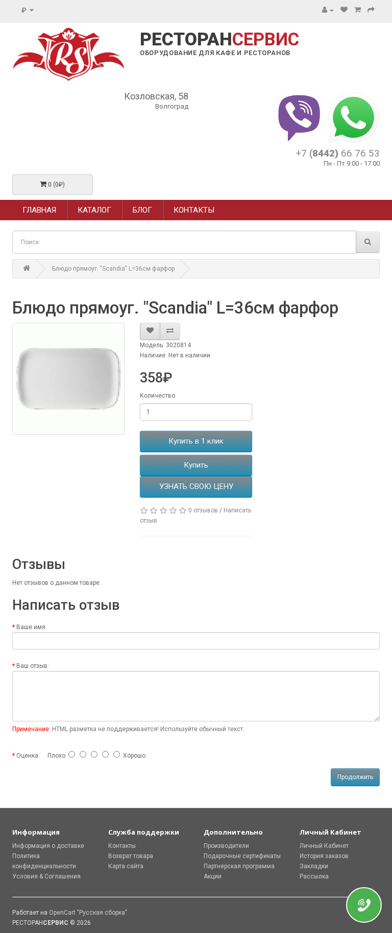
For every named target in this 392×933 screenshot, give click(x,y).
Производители (226, 845)
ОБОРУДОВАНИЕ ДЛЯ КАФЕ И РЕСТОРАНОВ (215, 53)
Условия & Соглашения (46, 876)
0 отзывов (203, 510)
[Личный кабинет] (328, 10)
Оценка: (28, 755)
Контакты (122, 845)
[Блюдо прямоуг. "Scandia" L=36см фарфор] (68, 379)
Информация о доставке (48, 845)
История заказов (324, 856)
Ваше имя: (31, 627)
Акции (213, 876)
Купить (196, 465)
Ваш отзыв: (32, 665)
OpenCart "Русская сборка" (88, 912)
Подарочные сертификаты (242, 856)
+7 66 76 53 (338, 153)
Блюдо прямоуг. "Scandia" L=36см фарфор (113, 268)
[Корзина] (357, 10)
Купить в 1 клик (196, 441)
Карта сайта (125, 866)
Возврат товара (130, 856)
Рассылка (314, 876)
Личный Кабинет (324, 845)
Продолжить (355, 777)
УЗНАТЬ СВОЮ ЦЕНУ (196, 486)
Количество (157, 395)
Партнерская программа (239, 866)
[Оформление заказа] (371, 10)
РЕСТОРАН (219, 40)
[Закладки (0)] (344, 10)
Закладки (314, 866)
